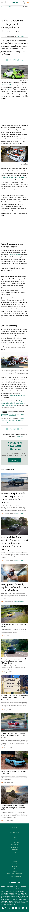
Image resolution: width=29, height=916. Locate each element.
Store (8, 2)
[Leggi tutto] (27, 469)
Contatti (14, 861)
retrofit (10, 89)
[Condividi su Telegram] (22, 60)
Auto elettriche (19, 421)
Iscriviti (13, 460)
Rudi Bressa (20, 36)
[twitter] (6, 908)
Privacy (14, 871)
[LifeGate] (14, 2)
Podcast (14, 840)
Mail (14, 869)
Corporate (14, 845)
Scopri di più (19, 436)
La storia (14, 866)
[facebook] (3, 908)
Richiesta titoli (14, 842)
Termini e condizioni (14, 876)
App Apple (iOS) (14, 832)
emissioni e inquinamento (18, 395)
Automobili (11, 421)
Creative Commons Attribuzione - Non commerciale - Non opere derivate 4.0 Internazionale (13, 414)
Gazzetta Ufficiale (8, 85)
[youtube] (16, 908)
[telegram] (26, 908)
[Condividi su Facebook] (7, 60)
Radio (14, 837)
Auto (2, 513)
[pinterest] (9, 908)
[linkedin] (23, 908)
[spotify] (13, 908)
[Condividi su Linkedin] (14, 60)
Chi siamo (14, 864)
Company (14, 859)
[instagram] (19, 908)
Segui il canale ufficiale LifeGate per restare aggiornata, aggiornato (12, 403)
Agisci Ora (14, 850)
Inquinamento (4, 423)
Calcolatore (15, 847)
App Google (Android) (14, 835)
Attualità (14, 827)
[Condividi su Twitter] (11, 60)
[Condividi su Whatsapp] (18, 60)
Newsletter (14, 830)
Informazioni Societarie (14, 874)
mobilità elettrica (15, 255)
